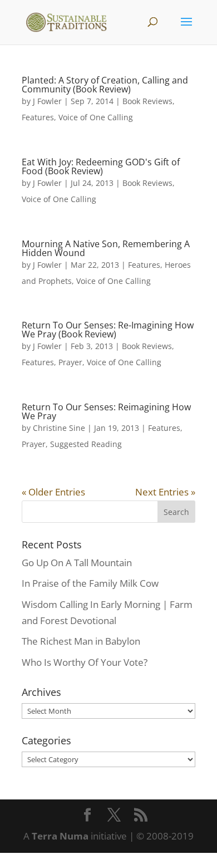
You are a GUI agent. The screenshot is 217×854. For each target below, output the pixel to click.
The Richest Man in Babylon (81, 641)
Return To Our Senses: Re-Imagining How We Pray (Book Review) (108, 329)
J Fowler (47, 101)
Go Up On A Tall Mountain (77, 562)
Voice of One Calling (95, 117)
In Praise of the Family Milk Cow (90, 583)
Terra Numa (60, 836)
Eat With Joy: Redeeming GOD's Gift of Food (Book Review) (101, 166)
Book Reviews (147, 101)
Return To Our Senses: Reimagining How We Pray (106, 411)
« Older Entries (53, 491)
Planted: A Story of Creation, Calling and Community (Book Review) (105, 84)
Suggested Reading (86, 444)
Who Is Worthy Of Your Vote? (84, 662)
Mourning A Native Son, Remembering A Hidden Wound (106, 248)
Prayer (70, 362)
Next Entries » (165, 491)
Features (38, 117)
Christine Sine (59, 428)
